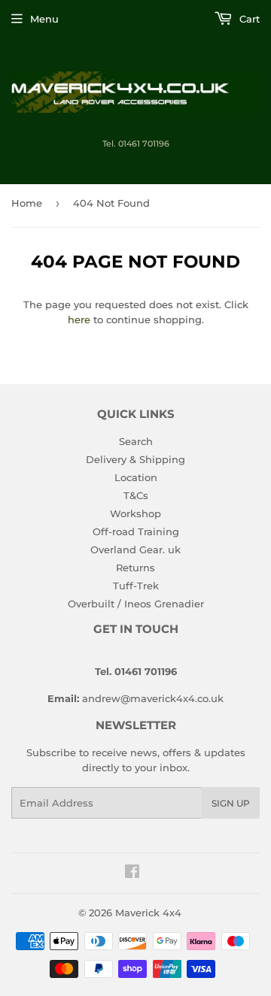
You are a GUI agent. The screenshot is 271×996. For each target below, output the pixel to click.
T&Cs (135, 495)
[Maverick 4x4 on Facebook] (132, 873)
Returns (135, 568)
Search (136, 441)
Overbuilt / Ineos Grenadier (136, 604)
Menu (44, 19)
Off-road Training (136, 531)
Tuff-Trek (136, 586)
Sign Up (231, 803)
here (79, 319)
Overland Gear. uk (135, 549)
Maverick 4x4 (148, 913)
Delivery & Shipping (135, 459)
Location (135, 477)
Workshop (135, 513)
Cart (248, 19)
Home (26, 203)
